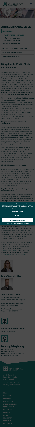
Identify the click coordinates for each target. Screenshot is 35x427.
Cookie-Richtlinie (10, 223)
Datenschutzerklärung (6, 206)
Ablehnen (18, 216)
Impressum (26, 223)
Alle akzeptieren (17, 211)
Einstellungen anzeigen (17, 220)
